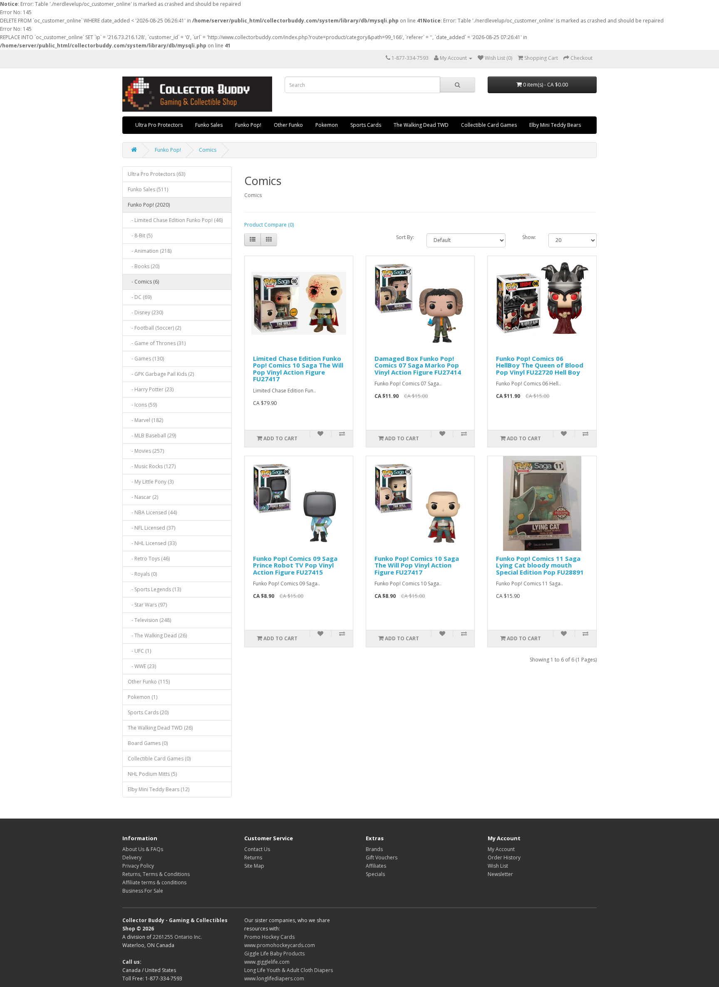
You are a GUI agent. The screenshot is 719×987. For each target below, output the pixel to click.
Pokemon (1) (142, 697)
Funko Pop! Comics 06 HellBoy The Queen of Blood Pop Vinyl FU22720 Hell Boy (539, 365)
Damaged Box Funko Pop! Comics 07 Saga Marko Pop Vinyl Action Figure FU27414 (417, 365)
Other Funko (288, 124)
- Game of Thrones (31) (157, 343)
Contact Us (257, 849)
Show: (529, 237)
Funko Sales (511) (148, 189)
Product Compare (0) (269, 224)
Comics (207, 149)
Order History (504, 857)
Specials (375, 874)
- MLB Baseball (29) (152, 435)
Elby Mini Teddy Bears (555, 124)
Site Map (254, 865)
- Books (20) (143, 266)
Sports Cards (365, 124)
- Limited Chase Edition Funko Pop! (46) (175, 220)
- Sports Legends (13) (154, 589)
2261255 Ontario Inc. (177, 936)
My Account (501, 849)
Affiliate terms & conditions (154, 882)
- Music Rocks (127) (152, 466)
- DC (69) (139, 297)
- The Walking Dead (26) (157, 635)
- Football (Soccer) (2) (154, 327)
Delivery (131, 857)
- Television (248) (149, 620)
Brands (374, 849)
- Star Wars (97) (147, 604)
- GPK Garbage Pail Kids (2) (161, 374)
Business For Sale (142, 890)
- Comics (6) (143, 281)
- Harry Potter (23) (151, 389)
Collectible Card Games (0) (159, 758)
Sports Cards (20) (148, 712)
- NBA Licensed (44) (152, 512)
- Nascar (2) (143, 497)
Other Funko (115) (149, 681)
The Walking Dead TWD (421, 124)
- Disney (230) (145, 312)
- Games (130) (146, 358)
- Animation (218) (149, 250)
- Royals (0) (142, 573)
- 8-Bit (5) (140, 235)
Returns (253, 857)
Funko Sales (209, 124)
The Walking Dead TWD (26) (160, 727)
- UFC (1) (139, 650)
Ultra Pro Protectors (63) (156, 174)
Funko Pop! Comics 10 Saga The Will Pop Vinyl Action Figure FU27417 (416, 565)
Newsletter (500, 874)
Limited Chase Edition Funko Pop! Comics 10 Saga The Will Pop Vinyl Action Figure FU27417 (298, 368)
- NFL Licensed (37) (151, 527)
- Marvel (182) (145, 420)
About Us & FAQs (142, 849)
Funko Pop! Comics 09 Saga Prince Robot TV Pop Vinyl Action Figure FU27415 (295, 565)
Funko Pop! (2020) (149, 204)
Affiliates (376, 865)
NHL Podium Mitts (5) (152, 773)
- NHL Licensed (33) (152, 543)
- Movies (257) (146, 450)
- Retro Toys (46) (149, 558)
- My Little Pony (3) (151, 481)
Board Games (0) (148, 743)
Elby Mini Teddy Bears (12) (158, 789)
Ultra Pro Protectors (159, 124)
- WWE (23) (142, 666)
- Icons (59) (142, 404)
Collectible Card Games (489, 124)
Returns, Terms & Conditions (156, 874)
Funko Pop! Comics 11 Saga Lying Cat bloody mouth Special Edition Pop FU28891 (540, 565)
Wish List (498, 865)
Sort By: (405, 237)
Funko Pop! (248, 124)
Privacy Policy (138, 865)
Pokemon (326, 124)
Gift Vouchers (381, 857)
